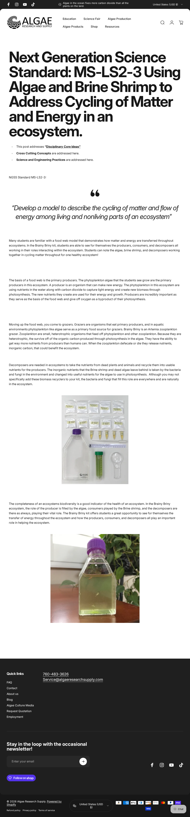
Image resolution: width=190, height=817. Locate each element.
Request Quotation (19, 711)
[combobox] (168, 4)
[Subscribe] (83, 761)
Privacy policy (29, 810)
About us (12, 694)
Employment (15, 717)
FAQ (9, 682)
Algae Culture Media (20, 705)
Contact (12, 688)
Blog (10, 699)
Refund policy (13, 810)
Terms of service (46, 810)
